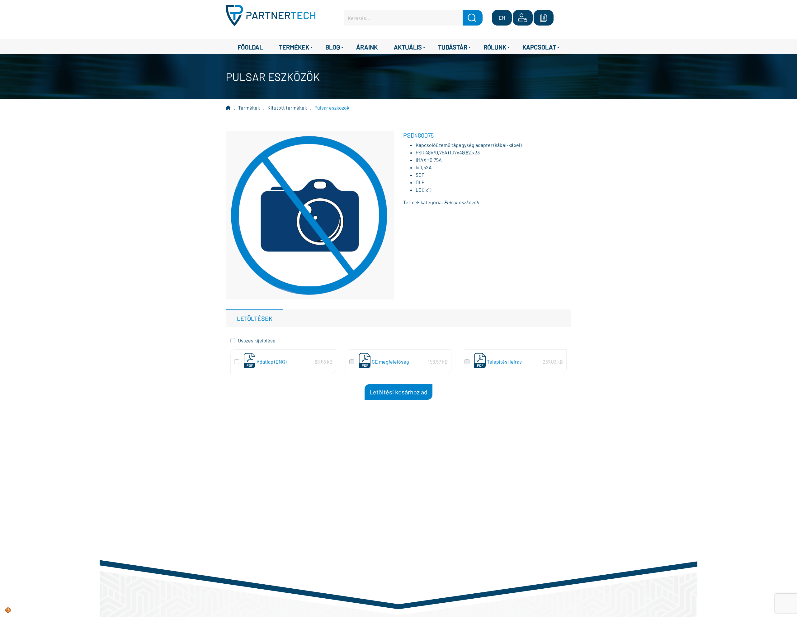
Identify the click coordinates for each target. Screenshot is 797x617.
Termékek (249, 108)
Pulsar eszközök (331, 108)
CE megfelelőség (390, 362)
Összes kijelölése (257, 340)
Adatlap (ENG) (271, 362)
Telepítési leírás (504, 362)
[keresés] (473, 18)
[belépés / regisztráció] (523, 18)
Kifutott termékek (287, 108)
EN (502, 18)
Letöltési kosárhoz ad (398, 392)
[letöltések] (544, 18)
